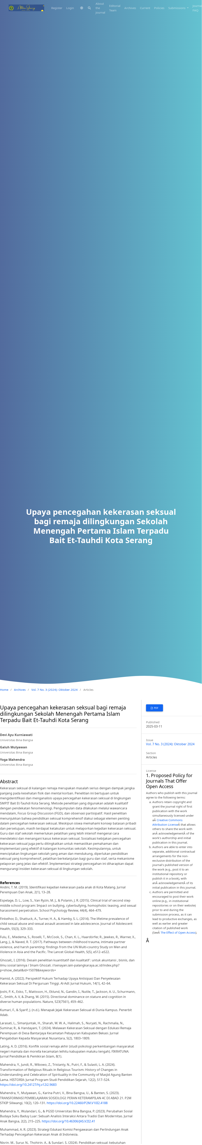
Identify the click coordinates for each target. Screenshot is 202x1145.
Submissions (177, 8)
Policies (159, 8)
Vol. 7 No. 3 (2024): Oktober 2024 (54, 690)
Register (56, 8)
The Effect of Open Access (178, 932)
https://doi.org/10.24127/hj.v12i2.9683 (28, 1084)
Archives (130, 8)
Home (4, 690)
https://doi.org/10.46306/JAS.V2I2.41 (68, 1121)
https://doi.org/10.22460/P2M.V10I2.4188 (77, 1103)
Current (145, 8)
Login (70, 8)
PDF (155, 708)
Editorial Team (114, 8)
